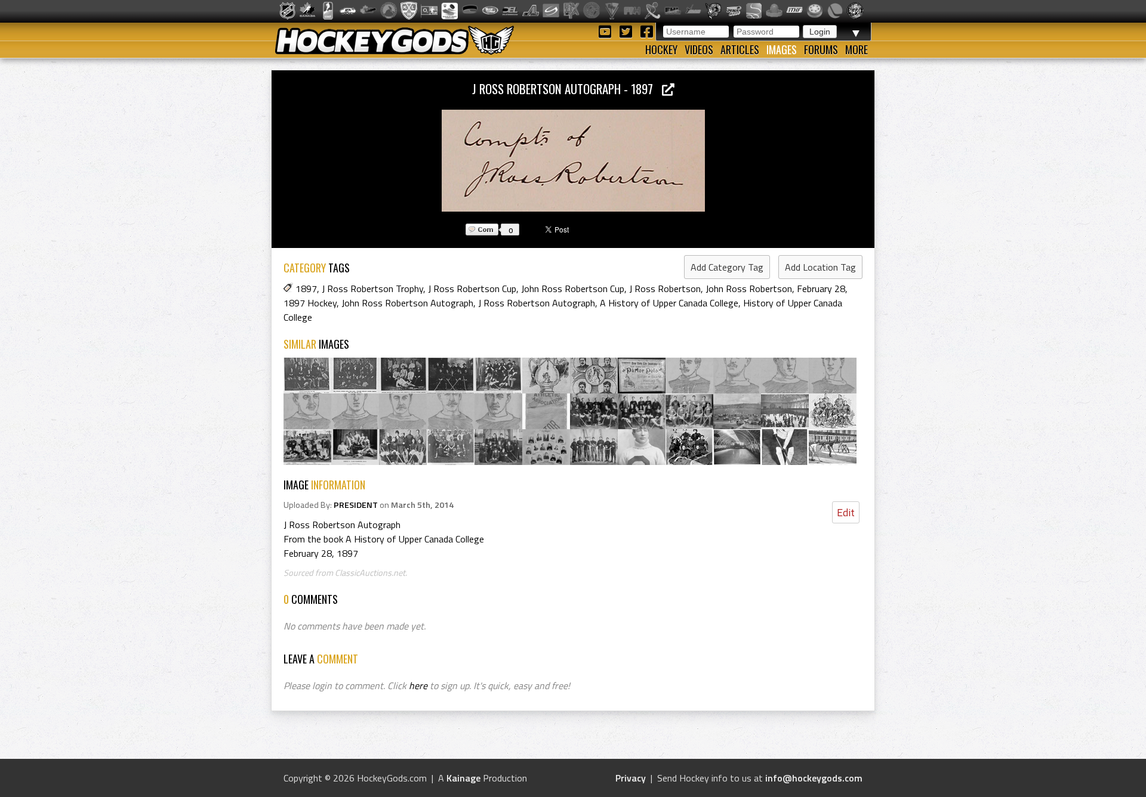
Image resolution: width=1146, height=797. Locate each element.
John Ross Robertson (749, 288)
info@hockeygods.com (813, 778)
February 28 (821, 288)
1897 (306, 288)
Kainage (463, 778)
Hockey (661, 49)
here (418, 685)
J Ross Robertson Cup (472, 288)
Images (781, 49)
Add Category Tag (727, 267)
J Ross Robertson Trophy (372, 288)
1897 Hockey (310, 303)
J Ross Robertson (665, 288)
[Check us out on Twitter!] (627, 30)
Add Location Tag (820, 267)
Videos (699, 49)
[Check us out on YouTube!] (606, 30)
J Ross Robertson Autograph (536, 303)
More (856, 49)
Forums (821, 49)
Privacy (630, 778)
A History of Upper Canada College (669, 303)
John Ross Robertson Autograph (407, 303)
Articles (739, 49)
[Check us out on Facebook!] (646, 30)
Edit (846, 512)
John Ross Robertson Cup (572, 288)
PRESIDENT (356, 504)
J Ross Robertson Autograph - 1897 (567, 88)
